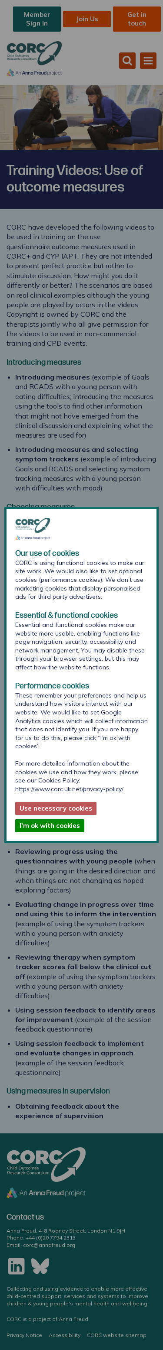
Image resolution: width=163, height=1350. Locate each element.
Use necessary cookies (56, 808)
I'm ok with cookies (50, 825)
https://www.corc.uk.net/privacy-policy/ (69, 789)
